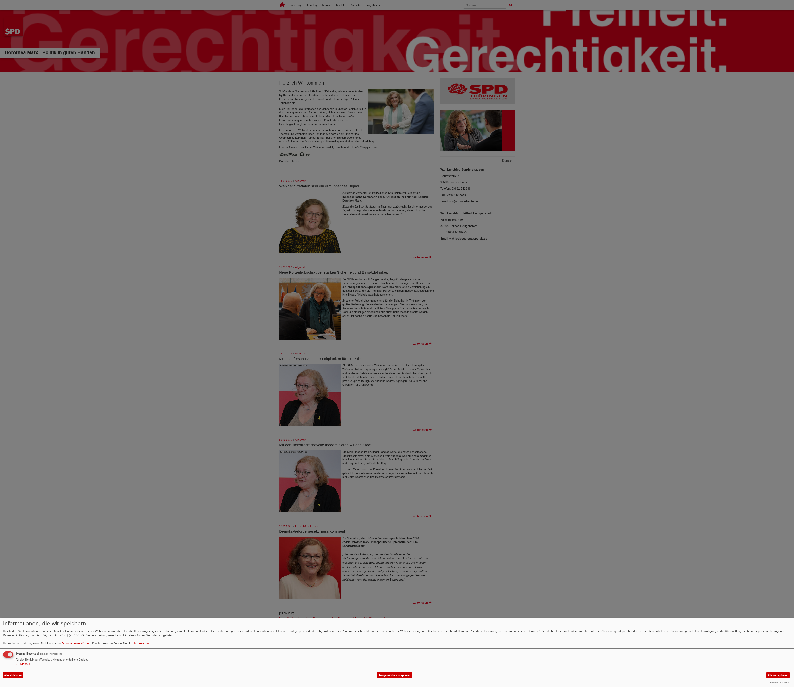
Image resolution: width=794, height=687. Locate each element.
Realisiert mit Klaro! (779, 682)
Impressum (141, 643)
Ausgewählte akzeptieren (394, 675)
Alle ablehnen (13, 675)
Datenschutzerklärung (76, 643)
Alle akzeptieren (778, 675)
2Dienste (22, 664)
